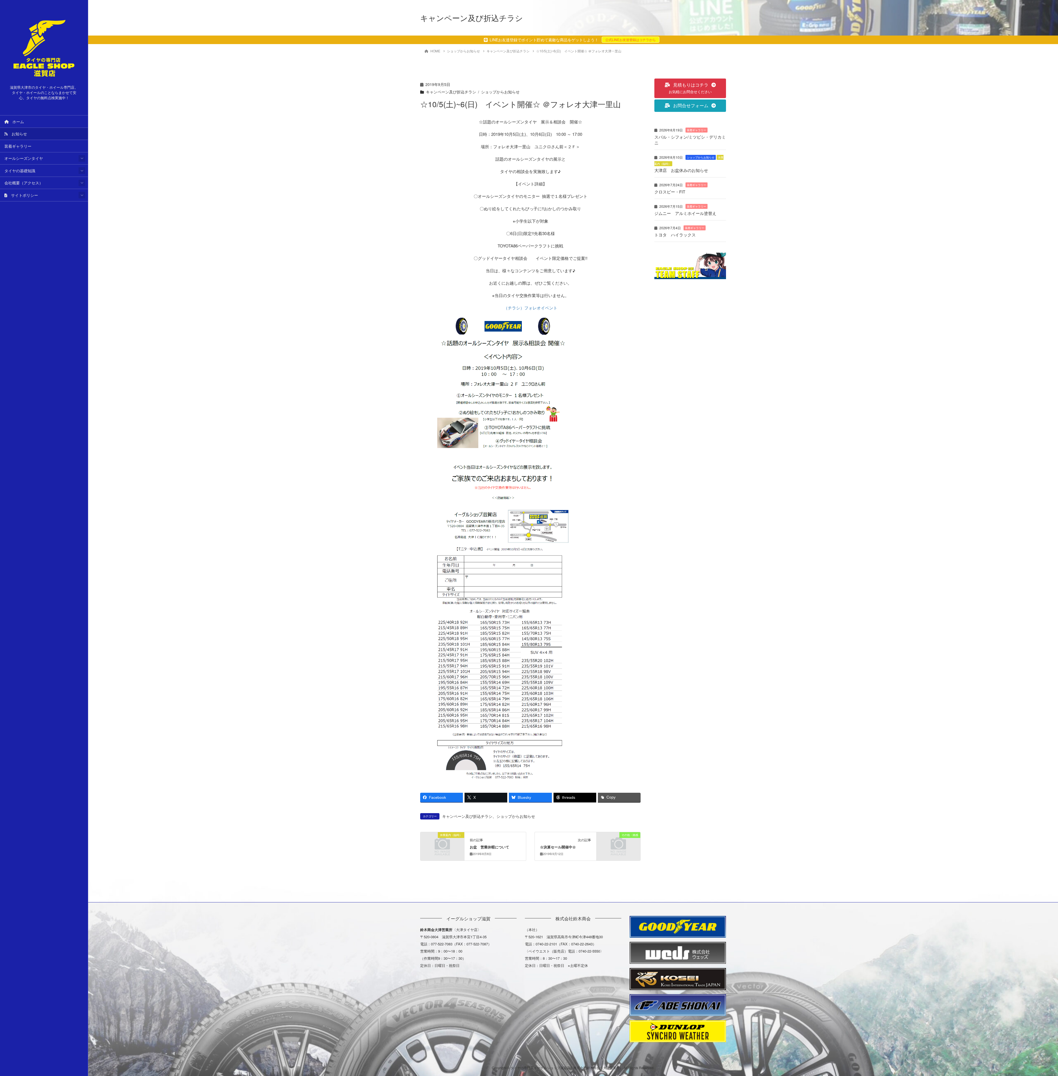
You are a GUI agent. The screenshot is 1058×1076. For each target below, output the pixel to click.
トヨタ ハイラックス (675, 235)
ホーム (16, 121)
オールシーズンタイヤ (23, 158)
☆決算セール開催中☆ (558, 847)
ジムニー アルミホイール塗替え (685, 213)
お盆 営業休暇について (489, 847)
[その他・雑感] (618, 845)
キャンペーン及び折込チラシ (451, 92)
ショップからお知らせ (500, 92)
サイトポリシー (22, 195)
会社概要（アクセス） (23, 182)
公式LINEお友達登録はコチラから (630, 39)
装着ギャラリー (17, 146)
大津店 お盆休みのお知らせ (681, 170)
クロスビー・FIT (669, 192)
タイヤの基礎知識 (19, 170)
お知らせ (17, 133)
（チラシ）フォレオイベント (530, 308)
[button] (690, 88)
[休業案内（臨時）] (442, 845)
